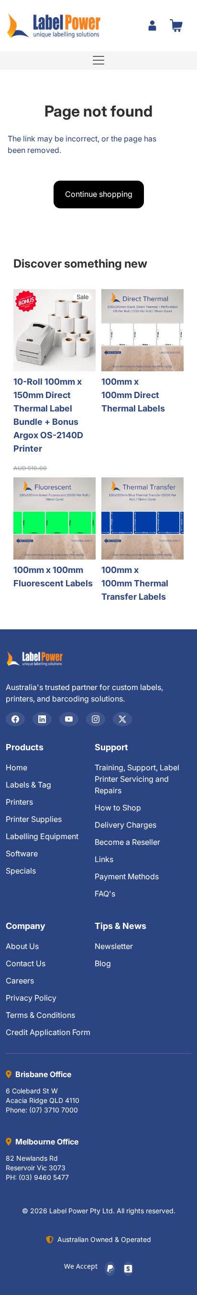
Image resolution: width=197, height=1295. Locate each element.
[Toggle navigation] (98, 60)
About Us (22, 946)
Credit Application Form (48, 1032)
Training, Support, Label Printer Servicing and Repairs (137, 779)
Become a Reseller (127, 842)
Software (22, 853)
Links (104, 859)
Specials (21, 870)
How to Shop (118, 807)
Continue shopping (98, 194)
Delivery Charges (125, 825)
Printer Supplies (34, 819)
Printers (19, 802)
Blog (103, 963)
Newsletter (114, 946)
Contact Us (25, 963)
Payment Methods (127, 876)
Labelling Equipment (42, 836)
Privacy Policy (31, 998)
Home (16, 767)
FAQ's (105, 893)
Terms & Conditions (40, 1015)
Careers (20, 980)
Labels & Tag (28, 784)
